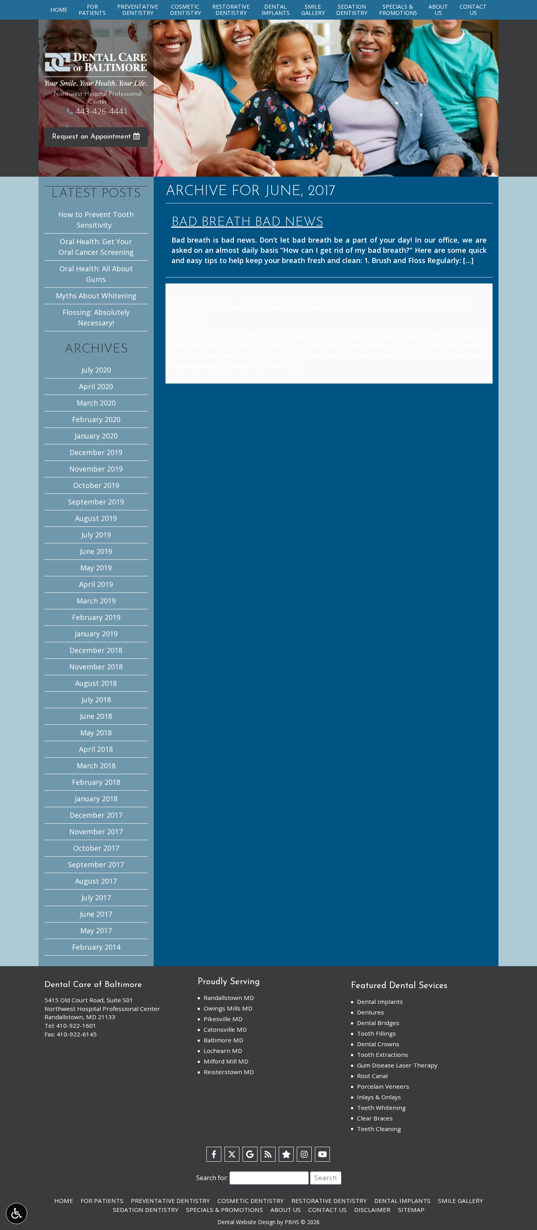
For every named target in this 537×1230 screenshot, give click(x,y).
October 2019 (96, 485)
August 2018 (96, 683)
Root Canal (372, 1076)
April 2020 (96, 386)
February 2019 (96, 617)
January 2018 (96, 798)
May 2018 (96, 732)
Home (58, 10)
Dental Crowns (378, 1044)
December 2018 (96, 650)
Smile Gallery (460, 1200)
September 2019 (96, 501)
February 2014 (96, 947)
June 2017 (96, 914)
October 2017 (96, 848)
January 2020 (96, 435)
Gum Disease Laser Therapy (397, 1065)
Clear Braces (375, 1118)
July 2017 (96, 897)
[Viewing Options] (16, 1213)
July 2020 (96, 370)
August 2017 (96, 881)
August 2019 (96, 518)
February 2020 (96, 419)
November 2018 (96, 666)
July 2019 (96, 534)
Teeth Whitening (381, 1107)
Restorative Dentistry (329, 1200)
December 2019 (96, 452)
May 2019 (96, 567)
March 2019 (96, 600)
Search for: (212, 1177)
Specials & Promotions (224, 1210)
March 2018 (96, 765)
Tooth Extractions (382, 1054)
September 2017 (96, 864)
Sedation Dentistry (145, 1210)
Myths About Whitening (96, 295)
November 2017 (96, 831)
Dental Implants (380, 1001)
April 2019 (96, 584)
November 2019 (96, 468)
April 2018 (96, 749)
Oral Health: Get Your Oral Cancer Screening (96, 247)
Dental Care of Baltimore (93, 985)
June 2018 (96, 716)
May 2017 (96, 930)
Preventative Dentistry (170, 1200)
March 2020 (96, 403)
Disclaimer (372, 1210)
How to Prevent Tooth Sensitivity (96, 220)
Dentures (370, 1012)
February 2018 (96, 782)
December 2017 (96, 815)
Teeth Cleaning (379, 1129)
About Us (285, 1210)
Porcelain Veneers (383, 1086)
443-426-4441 (101, 111)
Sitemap (411, 1210)
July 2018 (96, 699)
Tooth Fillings (376, 1033)
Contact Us (327, 1210)
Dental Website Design (246, 1222)
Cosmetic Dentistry (250, 1200)
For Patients (102, 1200)
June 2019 (96, 551)
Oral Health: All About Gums (96, 274)
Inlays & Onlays (379, 1097)
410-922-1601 (76, 1025)
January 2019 (96, 633)
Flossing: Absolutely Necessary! (96, 317)
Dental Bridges (378, 1023)
